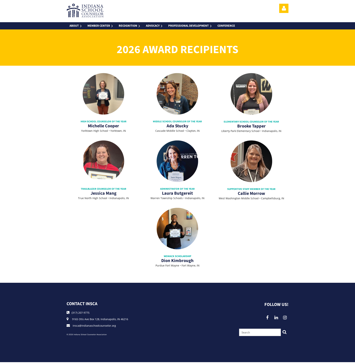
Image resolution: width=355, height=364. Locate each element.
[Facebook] (267, 317)
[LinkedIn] (276, 317)
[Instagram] (285, 317)
